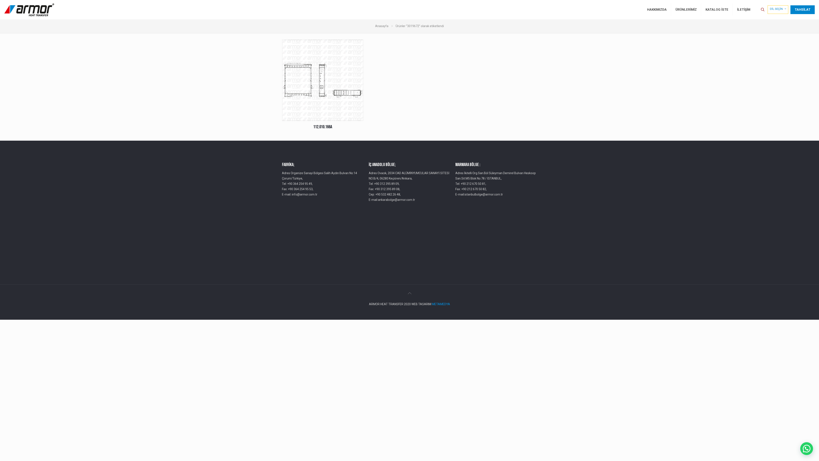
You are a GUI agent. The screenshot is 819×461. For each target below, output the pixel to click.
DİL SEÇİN (776, 8)
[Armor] (29, 9)
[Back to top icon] (409, 293)
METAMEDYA (441, 304)
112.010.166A (322, 127)
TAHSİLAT (802, 10)
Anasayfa (381, 26)
